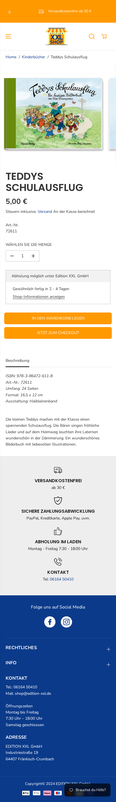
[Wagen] (104, 36)
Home (11, 57)
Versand (45, 211)
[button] (9, 36)
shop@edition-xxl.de (33, 693)
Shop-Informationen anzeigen (39, 296)
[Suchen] (92, 36)
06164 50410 (61, 579)
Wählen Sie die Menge (29, 244)
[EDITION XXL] (56, 36)
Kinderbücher (33, 57)
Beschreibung (17, 360)
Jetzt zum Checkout (58, 332)
